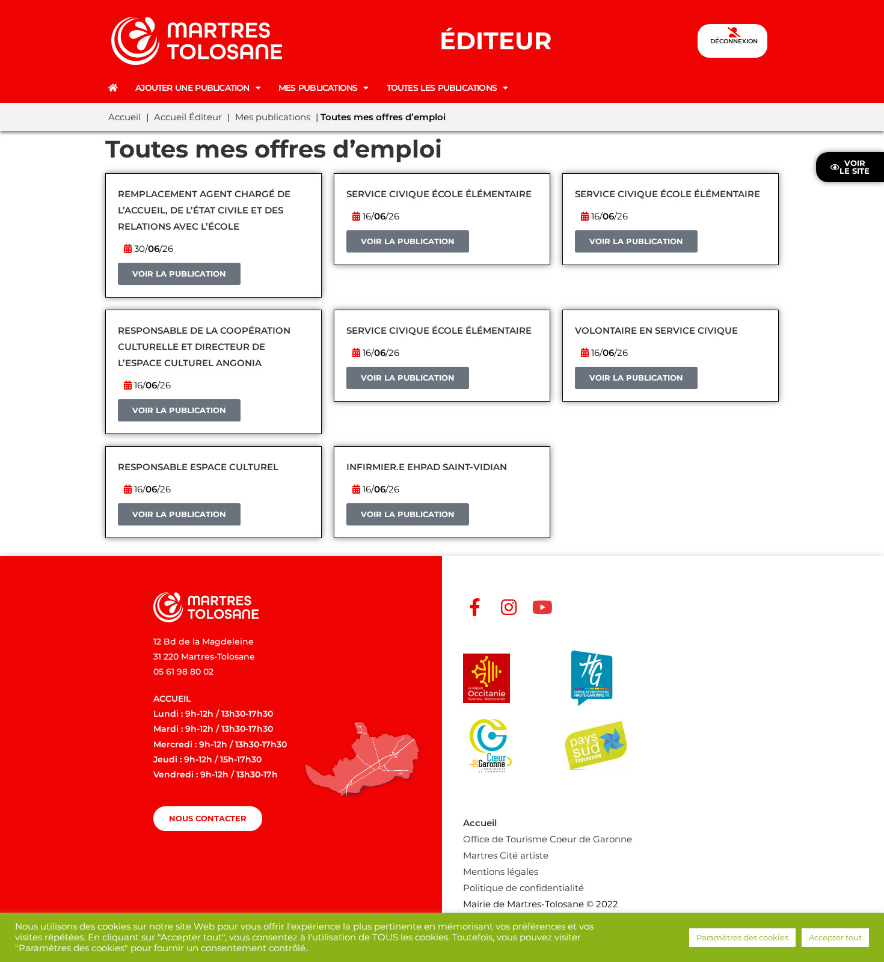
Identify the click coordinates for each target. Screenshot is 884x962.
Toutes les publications (442, 87)
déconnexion (734, 41)
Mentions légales (500, 871)
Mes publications (318, 87)
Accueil (124, 117)
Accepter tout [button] (835, 937)
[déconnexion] (734, 32)
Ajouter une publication (192, 87)
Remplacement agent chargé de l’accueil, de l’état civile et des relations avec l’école (204, 210)
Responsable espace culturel (198, 467)
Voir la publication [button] (179, 273)
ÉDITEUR (495, 40)
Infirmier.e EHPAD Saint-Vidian (426, 467)
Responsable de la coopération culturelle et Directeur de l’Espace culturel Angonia (204, 347)
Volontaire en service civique (656, 330)
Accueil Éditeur (188, 117)
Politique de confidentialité (523, 887)
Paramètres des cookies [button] (742, 937)
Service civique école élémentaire (439, 194)
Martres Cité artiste (505, 855)
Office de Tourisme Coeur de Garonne (547, 839)
